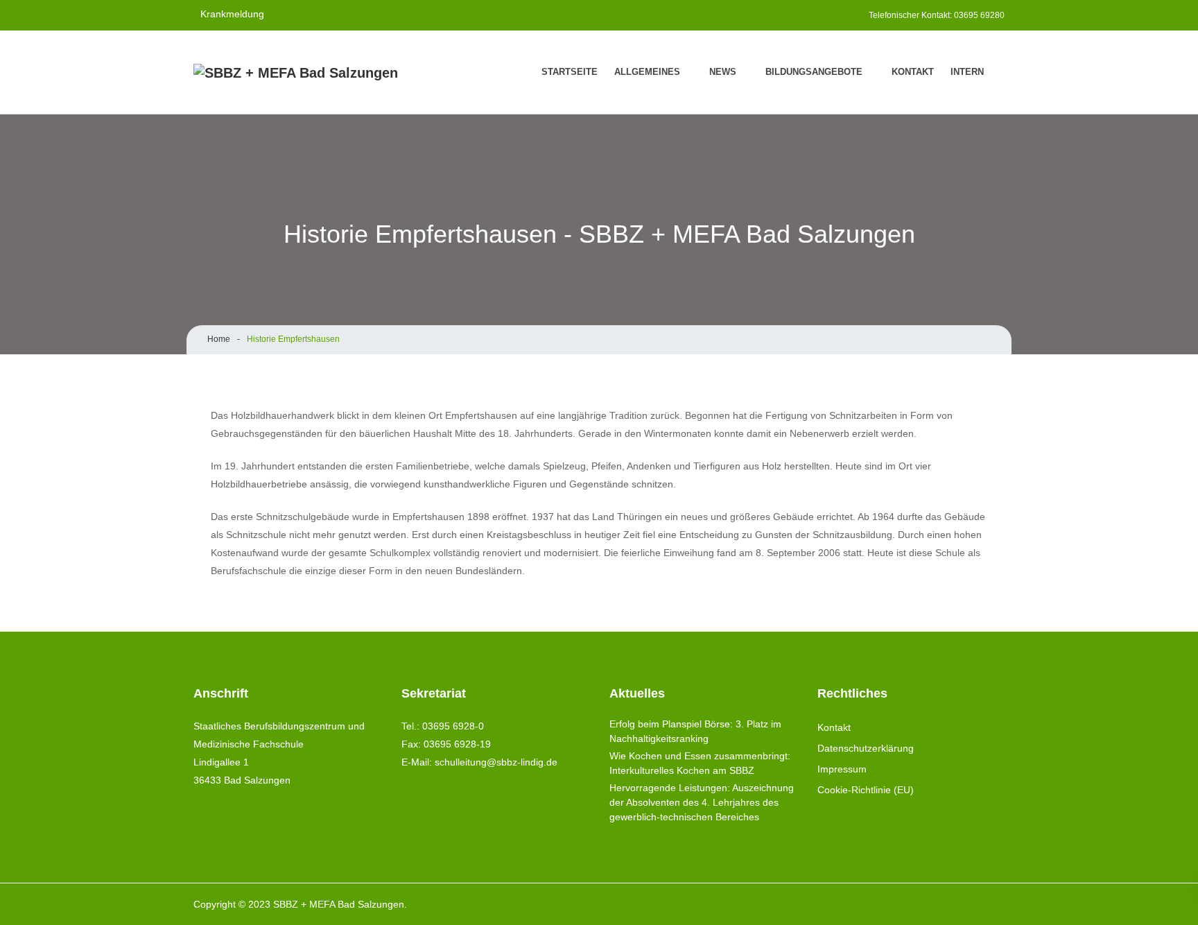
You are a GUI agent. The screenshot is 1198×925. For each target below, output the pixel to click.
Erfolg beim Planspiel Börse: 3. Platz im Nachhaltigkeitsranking (695, 731)
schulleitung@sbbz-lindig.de (496, 762)
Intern (967, 72)
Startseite (569, 72)
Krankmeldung (232, 13)
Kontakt (913, 72)
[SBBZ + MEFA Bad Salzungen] (295, 72)
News (722, 72)
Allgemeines (647, 72)
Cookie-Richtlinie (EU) (865, 789)
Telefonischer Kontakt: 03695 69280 (937, 15)
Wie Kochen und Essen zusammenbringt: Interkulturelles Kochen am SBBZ (699, 763)
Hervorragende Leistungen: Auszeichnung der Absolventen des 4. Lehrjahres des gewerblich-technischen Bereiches (701, 802)
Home (218, 339)
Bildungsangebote (813, 72)
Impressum (842, 769)
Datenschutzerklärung (865, 748)
